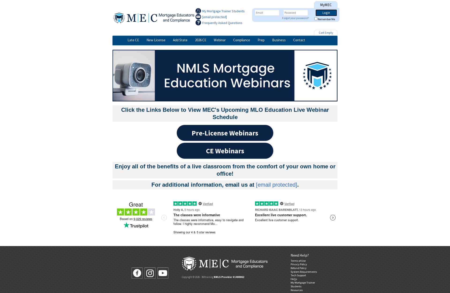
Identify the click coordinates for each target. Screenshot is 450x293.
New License (155, 40)
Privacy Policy (299, 264)
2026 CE (200, 40)
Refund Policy (299, 268)
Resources (297, 290)
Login (326, 13)
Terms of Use (298, 260)
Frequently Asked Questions (222, 23)
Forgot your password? (295, 18)
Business (279, 40)
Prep (261, 40)
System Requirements (304, 272)
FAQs (294, 279)
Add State (180, 40)
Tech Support (298, 275)
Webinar (220, 40)
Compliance (241, 40)
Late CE (133, 40)
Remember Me (326, 19)
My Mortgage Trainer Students (223, 11)
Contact (299, 40)
